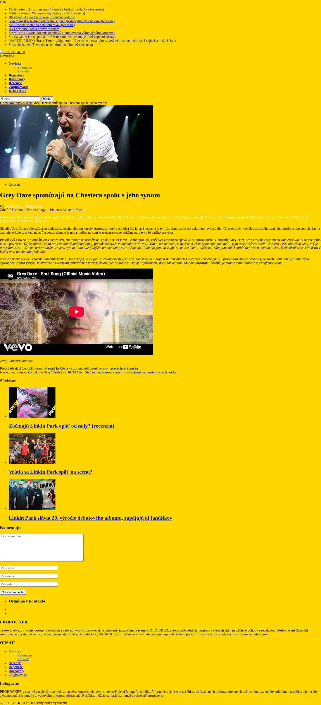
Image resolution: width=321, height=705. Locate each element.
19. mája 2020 (31, 206)
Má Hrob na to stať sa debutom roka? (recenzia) (42, 25)
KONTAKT (17, 91)
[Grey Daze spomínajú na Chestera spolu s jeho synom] (76, 177)
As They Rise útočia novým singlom (34, 29)
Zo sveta (23, 71)
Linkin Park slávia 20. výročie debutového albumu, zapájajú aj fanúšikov (90, 518)
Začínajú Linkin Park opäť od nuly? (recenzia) (61, 426)
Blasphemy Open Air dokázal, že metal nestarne (42, 17)
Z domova (24, 67)
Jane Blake (12, 206)
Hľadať (47, 98)
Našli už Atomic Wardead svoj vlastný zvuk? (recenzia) (47, 13)
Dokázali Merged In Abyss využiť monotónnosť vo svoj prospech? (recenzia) (84, 368)
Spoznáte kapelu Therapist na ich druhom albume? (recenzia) (51, 44)
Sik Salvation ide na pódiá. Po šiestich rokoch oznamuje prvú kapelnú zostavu (62, 37)
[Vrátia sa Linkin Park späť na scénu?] (32, 462)
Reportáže (16, 75)
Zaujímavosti (18, 87)
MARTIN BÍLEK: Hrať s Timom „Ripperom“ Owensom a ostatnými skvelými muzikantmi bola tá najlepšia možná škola (92, 41)
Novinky (15, 63)
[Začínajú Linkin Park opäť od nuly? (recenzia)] (32, 416)
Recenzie (15, 83)
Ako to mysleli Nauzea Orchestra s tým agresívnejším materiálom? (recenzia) (62, 21)
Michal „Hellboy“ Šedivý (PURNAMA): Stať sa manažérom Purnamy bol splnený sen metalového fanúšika (101, 372)
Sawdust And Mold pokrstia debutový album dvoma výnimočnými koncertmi (62, 33)
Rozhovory (17, 79)
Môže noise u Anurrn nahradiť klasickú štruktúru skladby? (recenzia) (56, 9)
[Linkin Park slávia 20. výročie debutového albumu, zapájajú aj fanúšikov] (32, 508)
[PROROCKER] (12, 52)
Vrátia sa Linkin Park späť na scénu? (50, 472)
